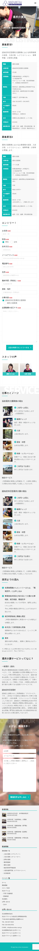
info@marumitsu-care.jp (14, 927)
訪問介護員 (7, 859)
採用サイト (16, 935)
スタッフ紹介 (6, 888)
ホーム (4, 882)
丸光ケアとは (6, 890)
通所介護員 (7, 865)
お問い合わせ (6, 901)
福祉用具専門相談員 (10, 867)
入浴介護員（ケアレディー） (12, 854)
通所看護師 (7, 862)
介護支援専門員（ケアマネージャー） (15, 870)
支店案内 (4, 899)
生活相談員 (7, 873)
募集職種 (4, 885)
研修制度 (6, 896)
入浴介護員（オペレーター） (12, 856)
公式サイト (16, 930)
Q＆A (5, 904)
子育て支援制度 (8, 893)
